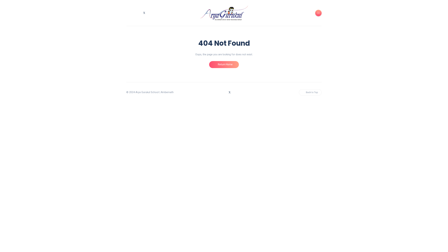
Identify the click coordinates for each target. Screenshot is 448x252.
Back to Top (312, 92)
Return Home (225, 64)
